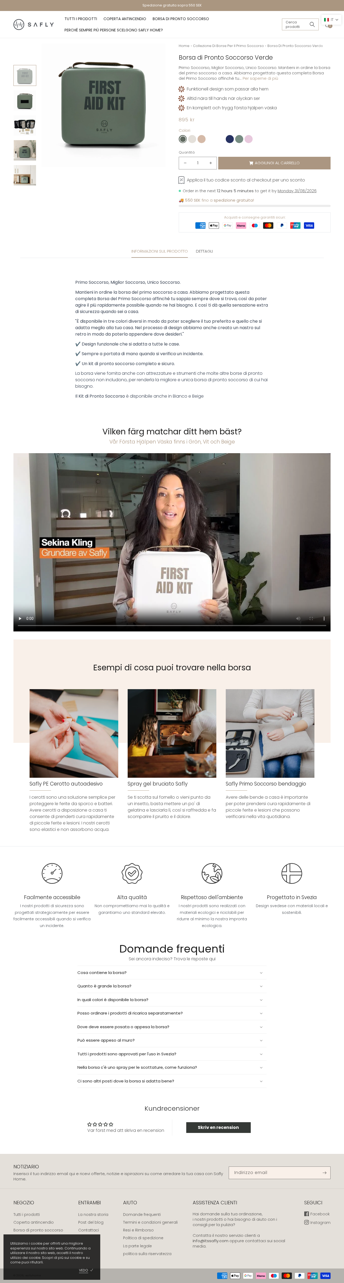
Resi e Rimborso (138, 1230)
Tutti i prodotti (26, 1214)
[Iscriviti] (324, 1172)
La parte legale (137, 1246)
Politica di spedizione (143, 1238)
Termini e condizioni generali (150, 1222)
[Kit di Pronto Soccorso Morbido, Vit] (220, 139)
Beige (198, 396)
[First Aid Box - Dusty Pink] (249, 139)
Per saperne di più (260, 78)
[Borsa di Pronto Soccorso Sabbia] (202, 139)
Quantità (187, 152)
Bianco (180, 396)
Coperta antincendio (33, 1222)
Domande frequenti (142, 1214)
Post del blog (90, 1222)
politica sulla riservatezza (147, 1253)
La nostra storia (93, 1214)
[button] (300, 24)
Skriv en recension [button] (218, 1127)
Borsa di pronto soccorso (38, 1230)
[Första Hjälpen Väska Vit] (192, 139)
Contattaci (88, 1230)
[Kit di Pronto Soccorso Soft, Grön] (211, 139)
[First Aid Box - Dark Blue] (230, 139)
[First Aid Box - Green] (239, 139)
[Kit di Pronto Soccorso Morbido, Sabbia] (258, 139)
